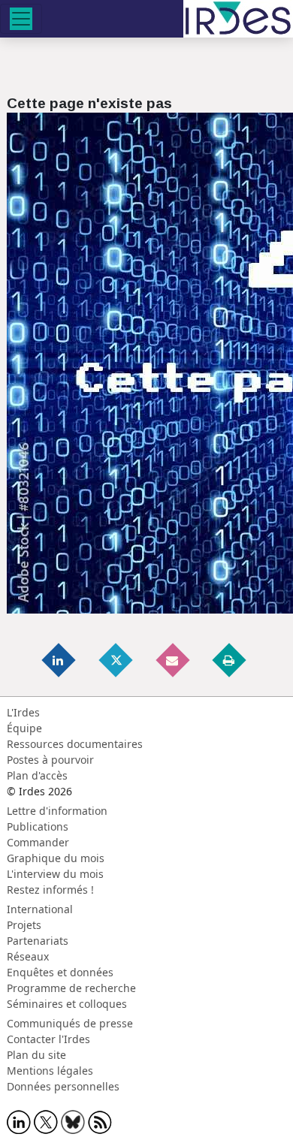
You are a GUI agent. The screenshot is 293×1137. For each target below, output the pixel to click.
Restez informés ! (50, 889)
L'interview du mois (55, 874)
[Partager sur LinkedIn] (60, 660)
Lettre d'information (57, 811)
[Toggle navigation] (21, 19)
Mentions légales (50, 1070)
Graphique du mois (55, 858)
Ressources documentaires (75, 744)
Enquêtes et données (60, 972)
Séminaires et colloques (67, 1004)
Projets (24, 925)
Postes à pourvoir (50, 759)
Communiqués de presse (70, 1023)
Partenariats (37, 940)
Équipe (24, 728)
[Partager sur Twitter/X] (116, 660)
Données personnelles (63, 1086)
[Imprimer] (230, 660)
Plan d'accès (37, 775)
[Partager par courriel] (174, 660)
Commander (38, 842)
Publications (37, 826)
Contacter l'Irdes (48, 1039)
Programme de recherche (71, 988)
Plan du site (36, 1055)
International (40, 909)
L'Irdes (23, 712)
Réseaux (28, 956)
